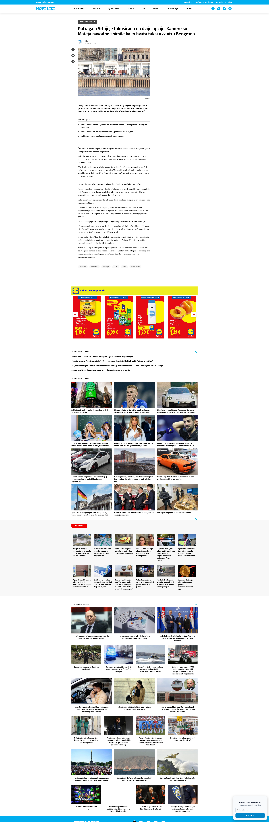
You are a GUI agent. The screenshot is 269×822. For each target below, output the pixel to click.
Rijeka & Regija (114, 9)
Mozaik (156, 9)
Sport (131, 9)
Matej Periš (135, 267)
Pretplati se (250, 815)
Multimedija (173, 9)
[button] (193, 314)
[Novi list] (45, 8)
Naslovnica (79, 9)
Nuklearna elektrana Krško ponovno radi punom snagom (103, 136)
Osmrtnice (188, 2)
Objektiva (108, 189)
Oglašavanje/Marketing (204, 2)
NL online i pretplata (224, 2)
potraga (106, 267)
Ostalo (189, 9)
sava (124, 267)
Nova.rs (93, 156)
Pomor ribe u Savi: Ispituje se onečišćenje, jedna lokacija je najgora (107, 132)
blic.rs (89, 200)
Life (143, 9)
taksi (116, 267)
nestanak (94, 267)
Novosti (96, 9)
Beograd (83, 267)
